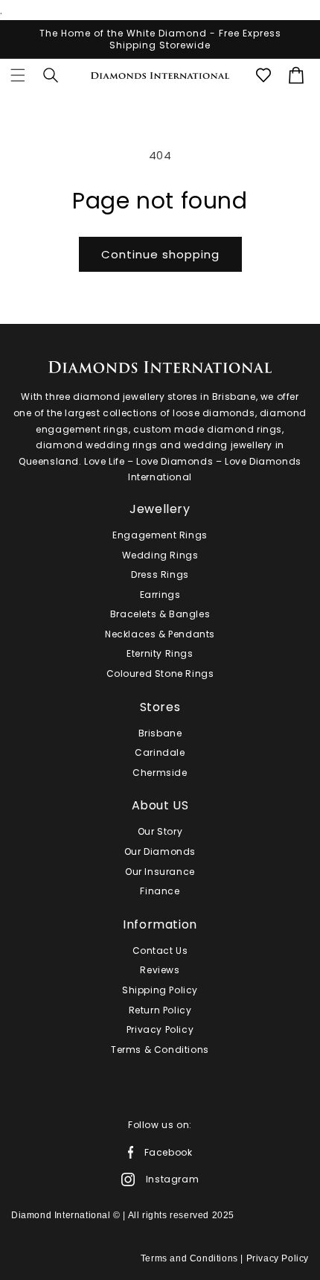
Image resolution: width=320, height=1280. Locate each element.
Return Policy (160, 1010)
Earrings (160, 594)
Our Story (160, 831)
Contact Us (160, 950)
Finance (159, 891)
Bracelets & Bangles (160, 614)
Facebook (168, 1152)
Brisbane (160, 733)
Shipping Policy (160, 990)
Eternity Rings (160, 653)
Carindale (160, 752)
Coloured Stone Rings (160, 673)
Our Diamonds (160, 851)
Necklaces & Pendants (160, 634)
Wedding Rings (160, 555)
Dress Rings (160, 574)
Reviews (159, 970)
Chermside (159, 772)
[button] (17, 75)
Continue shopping (160, 254)
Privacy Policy (160, 1029)
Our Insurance (160, 871)
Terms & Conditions (160, 1049)
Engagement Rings (160, 535)
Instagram (172, 1179)
